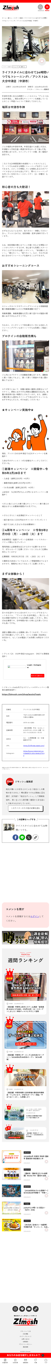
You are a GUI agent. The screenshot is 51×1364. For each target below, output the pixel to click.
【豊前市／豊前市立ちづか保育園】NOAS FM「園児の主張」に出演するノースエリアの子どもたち (36, 1174)
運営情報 (25, 1347)
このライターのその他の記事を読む (25, 808)
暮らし (23, 67)
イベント (27, 1221)
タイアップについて (25, 1336)
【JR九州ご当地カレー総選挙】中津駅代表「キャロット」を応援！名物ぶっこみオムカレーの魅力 (36, 1226)
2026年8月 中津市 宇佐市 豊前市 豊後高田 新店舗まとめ (36, 1157)
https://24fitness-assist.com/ (33, 746)
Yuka (27, 1204)
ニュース (15, 67)
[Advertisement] (25, 874)
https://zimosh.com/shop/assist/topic (21, 694)
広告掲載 (25, 1334)
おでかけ (27, 1152)
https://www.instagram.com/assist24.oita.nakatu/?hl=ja (34, 753)
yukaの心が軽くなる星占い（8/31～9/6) (34, 1209)
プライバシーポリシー (25, 1344)
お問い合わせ (25, 1339)
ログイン (34, 916)
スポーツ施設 (7, 67)
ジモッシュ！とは (25, 1331)
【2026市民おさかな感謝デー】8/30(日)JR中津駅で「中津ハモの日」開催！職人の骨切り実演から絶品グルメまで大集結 (36, 1191)
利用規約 (25, 1341)
